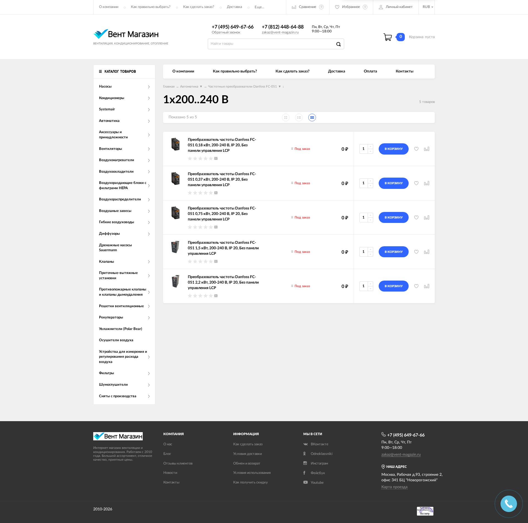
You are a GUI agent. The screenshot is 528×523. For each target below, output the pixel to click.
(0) (216, 158)
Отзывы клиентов (178, 463)
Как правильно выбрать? (150, 7)
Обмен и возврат (246, 463)
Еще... (259, 7)
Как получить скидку (250, 482)
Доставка (234, 7)
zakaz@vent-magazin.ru (280, 32)
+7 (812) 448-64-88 (283, 27)
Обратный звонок (226, 32)
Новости (170, 473)
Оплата (370, 71)
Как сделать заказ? (198, 7)
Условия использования (252, 473)
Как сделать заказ (248, 444)
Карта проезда (394, 487)
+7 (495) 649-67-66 (233, 27)
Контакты (404, 71)
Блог (167, 454)
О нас (167, 444)
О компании (108, 7)
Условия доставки (247, 454)
